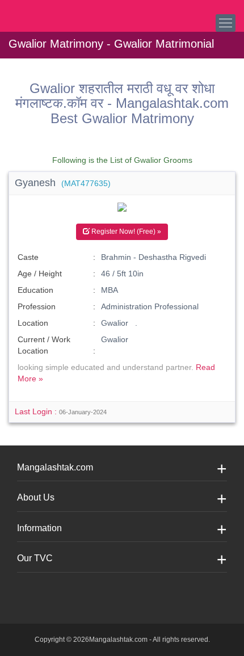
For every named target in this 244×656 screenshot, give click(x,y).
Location (33, 322)
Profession (37, 306)
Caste (28, 257)
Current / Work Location (44, 345)
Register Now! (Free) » (125, 232)
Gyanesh (63, 182)
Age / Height (40, 273)
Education (35, 290)
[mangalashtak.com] (65, 11)
